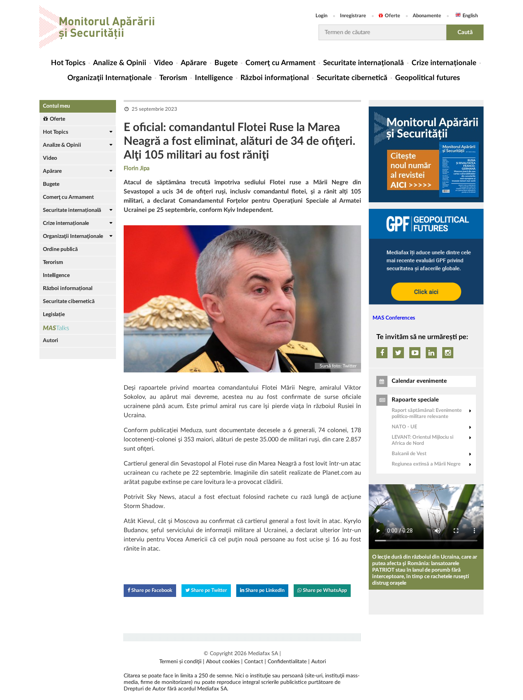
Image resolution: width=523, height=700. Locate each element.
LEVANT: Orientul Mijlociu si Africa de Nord (422, 440)
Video (163, 63)
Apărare (194, 63)
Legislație (54, 314)
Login (321, 15)
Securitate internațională (363, 63)
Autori (50, 340)
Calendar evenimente (419, 381)
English (470, 15)
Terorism (173, 78)
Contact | (255, 661)
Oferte (392, 15)
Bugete (226, 63)
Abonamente (427, 15)
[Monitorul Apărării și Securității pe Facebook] (381, 352)
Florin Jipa (136, 168)
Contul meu (56, 106)
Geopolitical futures (427, 78)
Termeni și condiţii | (181, 661)
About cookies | (224, 661)
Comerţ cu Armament (280, 63)
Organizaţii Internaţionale (109, 78)
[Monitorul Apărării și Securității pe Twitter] (398, 352)
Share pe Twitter (208, 590)
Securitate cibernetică (352, 78)
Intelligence (214, 78)
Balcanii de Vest (409, 453)
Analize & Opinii (119, 63)
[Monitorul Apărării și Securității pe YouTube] (414, 352)
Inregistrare (353, 15)
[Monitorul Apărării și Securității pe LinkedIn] (431, 352)
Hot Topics (68, 63)
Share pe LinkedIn (264, 590)
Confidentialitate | (289, 661)
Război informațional (274, 78)
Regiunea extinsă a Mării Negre (426, 464)
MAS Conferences (394, 318)
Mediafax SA (263, 653)
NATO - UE (404, 427)
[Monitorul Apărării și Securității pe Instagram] (447, 352)
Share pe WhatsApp (324, 590)
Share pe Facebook (151, 590)
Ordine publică (60, 249)
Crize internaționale (444, 63)
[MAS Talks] (77, 327)
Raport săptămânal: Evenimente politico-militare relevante (427, 413)
